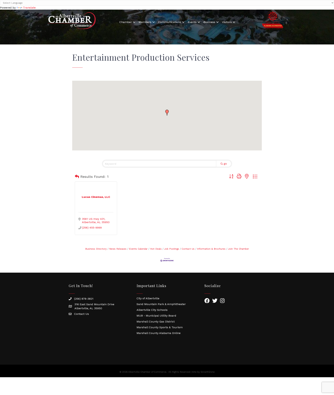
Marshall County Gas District (156, 321)
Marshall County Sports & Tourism (160, 327)
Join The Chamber (238, 248)
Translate (29, 7)
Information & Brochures (211, 248)
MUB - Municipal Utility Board (156, 315)
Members (145, 22)
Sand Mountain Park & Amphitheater (161, 304)
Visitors (227, 22)
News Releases (117, 248)
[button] (167, 113)
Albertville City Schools (152, 310)
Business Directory (96, 248)
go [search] (225, 163)
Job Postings (171, 248)
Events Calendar (138, 248)
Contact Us (188, 248)
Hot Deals (156, 248)
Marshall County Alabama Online (159, 333)
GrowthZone (208, 372)
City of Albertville (148, 298)
